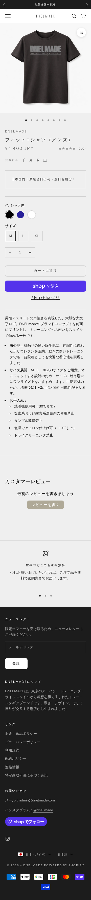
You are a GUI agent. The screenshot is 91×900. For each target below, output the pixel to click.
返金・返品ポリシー (21, 733)
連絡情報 (12, 767)
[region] (45, 569)
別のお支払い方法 (45, 298)
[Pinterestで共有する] (38, 160)
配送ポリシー (15, 758)
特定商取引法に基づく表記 (26, 775)
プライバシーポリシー (22, 742)
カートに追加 (45, 270)
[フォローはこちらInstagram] (7, 838)
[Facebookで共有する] (24, 160)
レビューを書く (45, 505)
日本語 (63, 854)
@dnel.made (43, 810)
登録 (16, 663)
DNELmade (16, 131)
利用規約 (12, 750)
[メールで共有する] (45, 160)
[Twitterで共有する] (31, 160)
